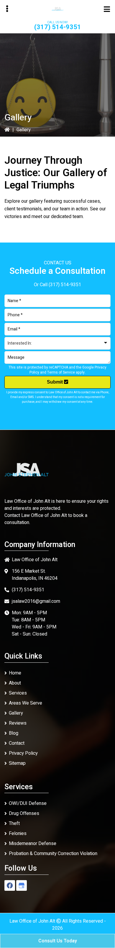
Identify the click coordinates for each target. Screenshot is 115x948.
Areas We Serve (25, 703)
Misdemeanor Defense (32, 843)
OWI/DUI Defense (28, 803)
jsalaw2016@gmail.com (36, 601)
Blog (13, 733)
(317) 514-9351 (57, 27)
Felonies (18, 833)
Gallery (16, 713)
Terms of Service (61, 372)
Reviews (18, 723)
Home (15, 673)
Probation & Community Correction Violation (53, 853)
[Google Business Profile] (21, 885)
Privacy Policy (23, 753)
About (15, 683)
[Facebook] (9, 885)
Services (18, 693)
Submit (55, 381)
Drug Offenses (24, 813)
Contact (16, 743)
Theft (14, 823)
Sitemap (17, 763)
